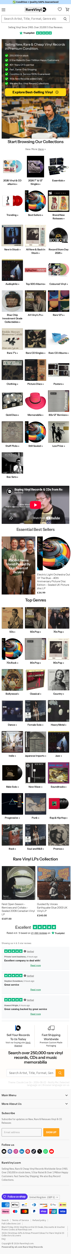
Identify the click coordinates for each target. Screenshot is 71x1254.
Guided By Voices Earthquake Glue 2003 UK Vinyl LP (52, 907)
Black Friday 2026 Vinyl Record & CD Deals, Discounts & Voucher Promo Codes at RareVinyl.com (33, 1228)
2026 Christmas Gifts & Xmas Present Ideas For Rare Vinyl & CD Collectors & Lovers (33, 1234)
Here (41, 149)
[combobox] (31, 19)
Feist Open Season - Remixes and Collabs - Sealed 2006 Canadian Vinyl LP (18, 909)
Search (5, 1220)
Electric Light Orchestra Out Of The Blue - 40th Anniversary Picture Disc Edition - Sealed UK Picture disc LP (53, 581)
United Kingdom (42, 1197)
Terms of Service (20, 1220)
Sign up (51, 1132)
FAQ (4, 1239)
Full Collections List (11, 1223)
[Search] (65, 19)
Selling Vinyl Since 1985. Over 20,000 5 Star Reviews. (35, 27)
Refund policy (39, 1220)
